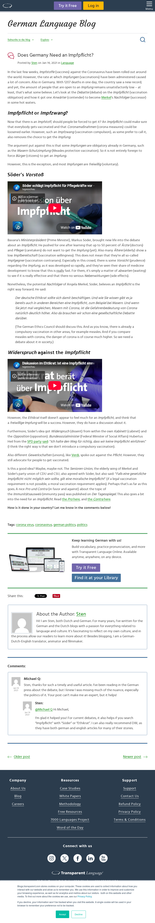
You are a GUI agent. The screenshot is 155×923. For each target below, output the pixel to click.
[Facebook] (77, 858)
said (45, 441)
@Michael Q (44, 709)
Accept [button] (62, 914)
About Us (18, 788)
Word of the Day (70, 827)
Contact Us (130, 796)
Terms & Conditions (130, 819)
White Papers (70, 796)
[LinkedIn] (90, 858)
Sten (34, 62)
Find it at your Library (96, 578)
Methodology (70, 804)
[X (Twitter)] (64, 858)
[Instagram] (51, 858)
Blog (18, 796)
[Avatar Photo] (16, 679)
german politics (64, 525)
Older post (22, 757)
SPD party (34, 441)
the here (71, 499)
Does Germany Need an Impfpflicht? (56, 55)
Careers (18, 804)
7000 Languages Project (70, 819)
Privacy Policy (85, 896)
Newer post (132, 757)
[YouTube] (103, 858)
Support (129, 788)
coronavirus (43, 525)
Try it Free (68, 6)
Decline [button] (79, 914)
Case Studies (70, 788)
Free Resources (70, 812)
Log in (93, 6)
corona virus (25, 525)
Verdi (75, 455)
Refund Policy (130, 804)
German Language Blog (52, 23)
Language (67, 62)
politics (82, 525)
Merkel (106, 97)
